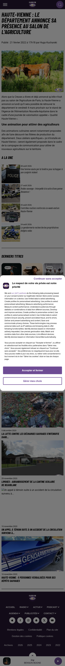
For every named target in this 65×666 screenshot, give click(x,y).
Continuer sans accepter (48, 278)
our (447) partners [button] (18, 293)
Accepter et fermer (32, 370)
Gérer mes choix (32, 381)
